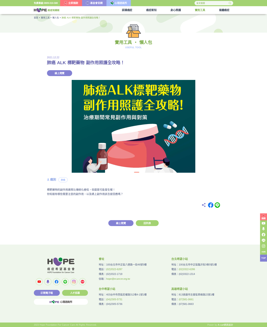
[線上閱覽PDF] (133, 126)
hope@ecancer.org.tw (118, 279)
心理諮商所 (66, 302)
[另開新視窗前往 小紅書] (82, 281)
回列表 (147, 223)
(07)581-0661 (186, 299)
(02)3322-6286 (187, 269)
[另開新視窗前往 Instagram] (73, 281)
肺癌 (63, 180)
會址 (101, 259)
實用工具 (45, 17)
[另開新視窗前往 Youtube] (39, 281)
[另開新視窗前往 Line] (65, 281)
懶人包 (55, 17)
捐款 (263, 218)
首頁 (36, 17)
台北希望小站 (179, 259)
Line (217, 205)
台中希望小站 (107, 289)
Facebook (210, 205)
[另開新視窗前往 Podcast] (47, 281)
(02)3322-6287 (114, 269)
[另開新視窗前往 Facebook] (56, 281)
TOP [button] (263, 258)
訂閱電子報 (47, 293)
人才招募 (75, 293)
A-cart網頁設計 (225, 324)
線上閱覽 (59, 73)
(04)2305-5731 (114, 299)
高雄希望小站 (179, 289)
